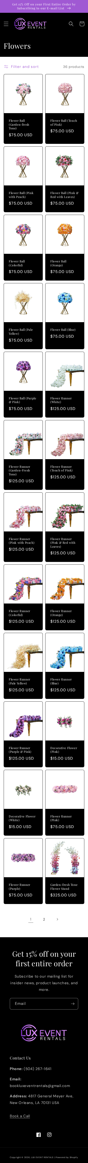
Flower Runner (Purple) (19, 887)
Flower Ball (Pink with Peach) (21, 195)
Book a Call (20, 1116)
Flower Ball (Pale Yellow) (21, 331)
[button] (6, 23)
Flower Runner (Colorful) (19, 613)
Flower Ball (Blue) (63, 330)
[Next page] (57, 919)
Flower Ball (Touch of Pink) (63, 122)
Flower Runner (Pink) (61, 818)
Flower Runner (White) (61, 400)
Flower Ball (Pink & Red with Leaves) (64, 195)
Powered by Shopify (67, 1157)
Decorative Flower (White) (22, 818)
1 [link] (31, 919)
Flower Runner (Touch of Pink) (61, 468)
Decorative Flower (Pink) (63, 750)
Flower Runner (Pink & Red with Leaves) (63, 542)
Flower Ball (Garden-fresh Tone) (19, 124)
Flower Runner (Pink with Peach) (21, 541)
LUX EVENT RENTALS (42, 1157)
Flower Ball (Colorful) (17, 263)
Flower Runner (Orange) (61, 613)
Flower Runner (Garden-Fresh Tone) (19, 470)
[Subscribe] (72, 1004)
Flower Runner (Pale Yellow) (19, 681)
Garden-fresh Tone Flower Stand (63, 887)
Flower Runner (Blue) (61, 681)
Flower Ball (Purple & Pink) (22, 400)
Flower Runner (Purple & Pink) (20, 750)
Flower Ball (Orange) (58, 263)
